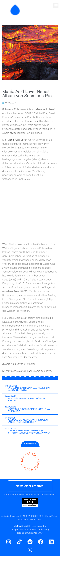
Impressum (23, 520)
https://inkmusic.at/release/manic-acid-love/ (27, 371)
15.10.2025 (10, 428)
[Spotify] (55, 16)
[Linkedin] (51, 542)
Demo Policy (51, 516)
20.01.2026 (10, 396)
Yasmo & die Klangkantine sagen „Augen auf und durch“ (28, 421)
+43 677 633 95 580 (32, 516)
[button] (55, 5)
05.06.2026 (11, 386)
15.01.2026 (10, 407)
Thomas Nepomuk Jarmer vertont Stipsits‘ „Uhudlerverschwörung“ (29, 432)
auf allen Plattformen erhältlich (27, 121)
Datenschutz (36, 520)
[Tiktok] (19, 542)
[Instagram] (49, 16)
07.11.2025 (10, 418)
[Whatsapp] (30, 550)
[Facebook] (40, 542)
